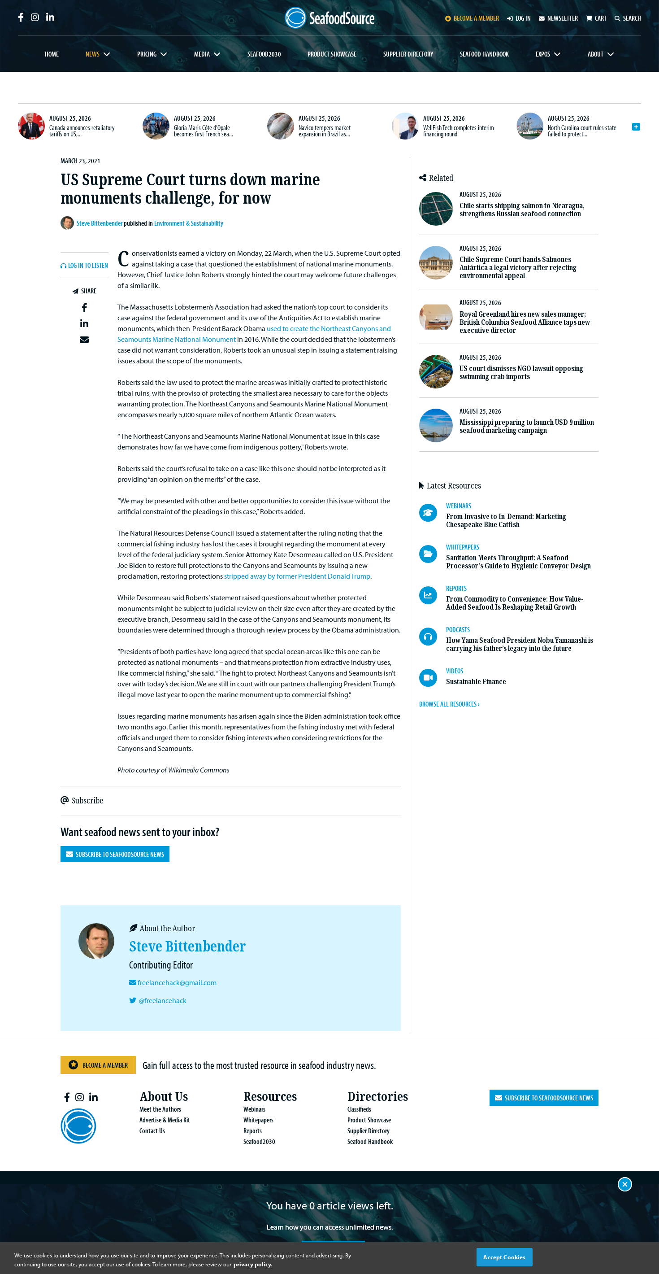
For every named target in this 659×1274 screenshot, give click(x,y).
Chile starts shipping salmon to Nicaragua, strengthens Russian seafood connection (522, 210)
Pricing (146, 53)
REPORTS (456, 588)
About (595, 53)
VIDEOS (454, 670)
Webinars (254, 1108)
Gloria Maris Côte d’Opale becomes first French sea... (203, 130)
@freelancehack (162, 1000)
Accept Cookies (504, 1257)
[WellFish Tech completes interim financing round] (405, 126)
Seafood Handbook (484, 53)
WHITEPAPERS (462, 546)
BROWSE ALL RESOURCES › (449, 703)
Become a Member (105, 1064)
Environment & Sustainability (188, 222)
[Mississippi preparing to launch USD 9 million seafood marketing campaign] (436, 425)
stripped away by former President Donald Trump (297, 576)
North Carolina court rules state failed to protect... (582, 130)
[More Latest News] (636, 127)
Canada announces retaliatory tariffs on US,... (82, 130)
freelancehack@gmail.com (177, 982)
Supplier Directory (408, 53)
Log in (523, 17)
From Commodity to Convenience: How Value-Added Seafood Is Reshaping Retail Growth (514, 603)
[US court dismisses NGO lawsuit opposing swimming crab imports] (436, 371)
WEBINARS (458, 505)
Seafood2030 (264, 53)
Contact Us (152, 1130)
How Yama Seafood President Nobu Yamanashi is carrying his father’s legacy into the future (519, 644)
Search (632, 17)
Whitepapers (258, 1119)
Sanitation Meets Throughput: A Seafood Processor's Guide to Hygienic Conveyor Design (518, 562)
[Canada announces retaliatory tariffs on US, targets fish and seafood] (31, 126)
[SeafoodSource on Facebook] (21, 17)
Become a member (476, 17)
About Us (163, 1096)
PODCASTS (458, 629)
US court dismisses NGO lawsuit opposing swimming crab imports (521, 372)
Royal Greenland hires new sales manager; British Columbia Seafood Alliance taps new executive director (525, 322)
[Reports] (432, 595)
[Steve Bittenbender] (69, 223)
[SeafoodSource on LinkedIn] (50, 17)
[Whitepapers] (432, 554)
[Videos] (432, 678)
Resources (270, 1096)
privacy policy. (253, 1264)
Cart (601, 17)
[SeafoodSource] (329, 18)
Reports (252, 1130)
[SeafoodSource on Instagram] (35, 17)
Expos (543, 53)
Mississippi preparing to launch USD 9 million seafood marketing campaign (527, 426)
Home (52, 53)
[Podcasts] (432, 637)
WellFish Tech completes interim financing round (458, 130)
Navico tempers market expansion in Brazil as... (325, 130)
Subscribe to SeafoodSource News (118, 854)
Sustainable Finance (476, 681)
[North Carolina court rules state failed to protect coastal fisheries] (529, 126)
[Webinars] (432, 513)
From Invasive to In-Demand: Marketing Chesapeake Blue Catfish (506, 520)
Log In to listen (88, 266)
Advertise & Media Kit (164, 1119)
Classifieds (359, 1108)
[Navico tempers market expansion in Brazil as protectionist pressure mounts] (280, 126)
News (93, 53)
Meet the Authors (160, 1108)
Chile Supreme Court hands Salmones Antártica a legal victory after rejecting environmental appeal (518, 267)
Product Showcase (332, 53)
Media (202, 53)
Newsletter (562, 17)
